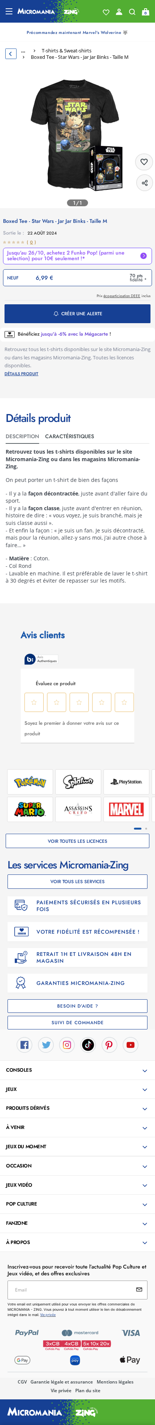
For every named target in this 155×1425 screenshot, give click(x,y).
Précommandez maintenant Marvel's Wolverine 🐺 (77, 32)
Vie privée (61, 1390)
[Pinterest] (109, 1044)
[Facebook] (24, 1044)
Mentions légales (115, 1382)
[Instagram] (67, 1044)
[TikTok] (88, 1044)
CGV (22, 1382)
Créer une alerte (81, 313)
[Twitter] (46, 1044)
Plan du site (87, 1390)
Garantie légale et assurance (61, 1382)
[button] (78, 1070)
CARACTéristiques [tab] (69, 436)
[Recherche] (132, 13)
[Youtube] (130, 1044)
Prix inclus (123, 296)
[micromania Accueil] (48, 11)
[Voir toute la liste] (106, 12)
